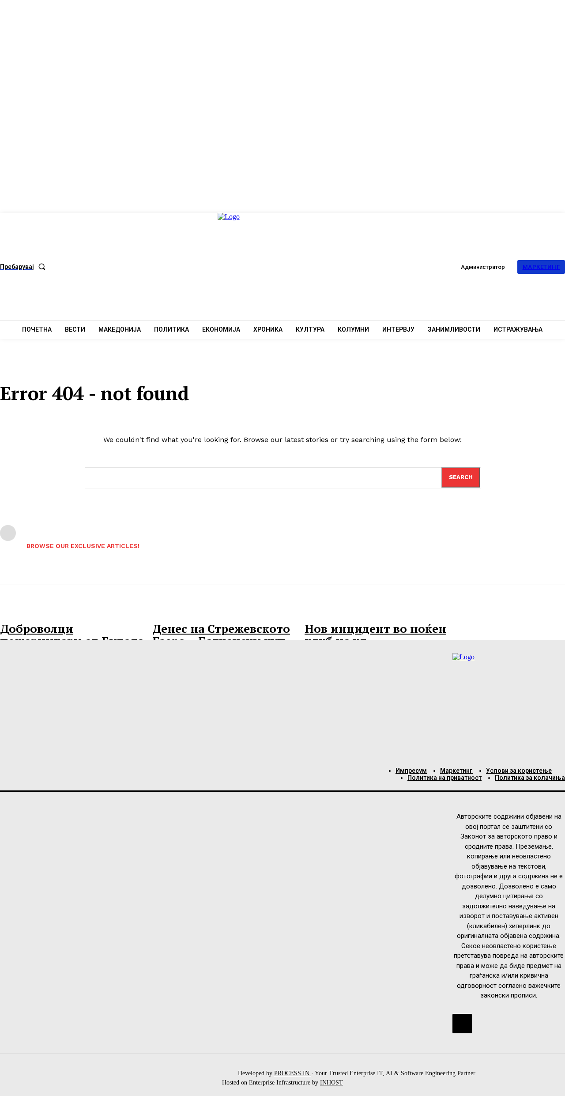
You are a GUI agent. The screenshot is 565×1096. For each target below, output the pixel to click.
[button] (24, 266)
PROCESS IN (292, 1073)
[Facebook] (462, 1023)
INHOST (331, 1082)
